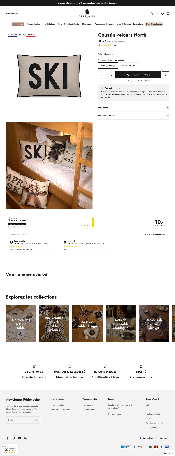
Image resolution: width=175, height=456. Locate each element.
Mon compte (87, 405)
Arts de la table (49, 24)
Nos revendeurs (58, 405)
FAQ (147, 405)
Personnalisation (33, 24)
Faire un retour (88, 409)
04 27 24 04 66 (143, 81)
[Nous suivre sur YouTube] (19, 438)
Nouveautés (18, 24)
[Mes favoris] (165, 74)
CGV (148, 409)
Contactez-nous (114, 414)
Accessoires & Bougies (104, 24)
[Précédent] (6, 3)
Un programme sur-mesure (141, 377)
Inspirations (138, 24)
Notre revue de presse (61, 409)
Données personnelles (155, 422)
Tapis (60, 24)
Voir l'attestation (17, 224)
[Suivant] (168, 3)
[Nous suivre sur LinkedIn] (25, 438)
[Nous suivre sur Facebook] (7, 438)
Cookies (149, 418)
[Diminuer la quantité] (101, 75)
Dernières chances (154, 24)
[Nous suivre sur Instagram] (13, 438)
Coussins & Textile (71, 24)
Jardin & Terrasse (124, 24)
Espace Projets (12, 13)
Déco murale (87, 24)
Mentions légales (153, 414)
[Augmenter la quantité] (111, 75)
